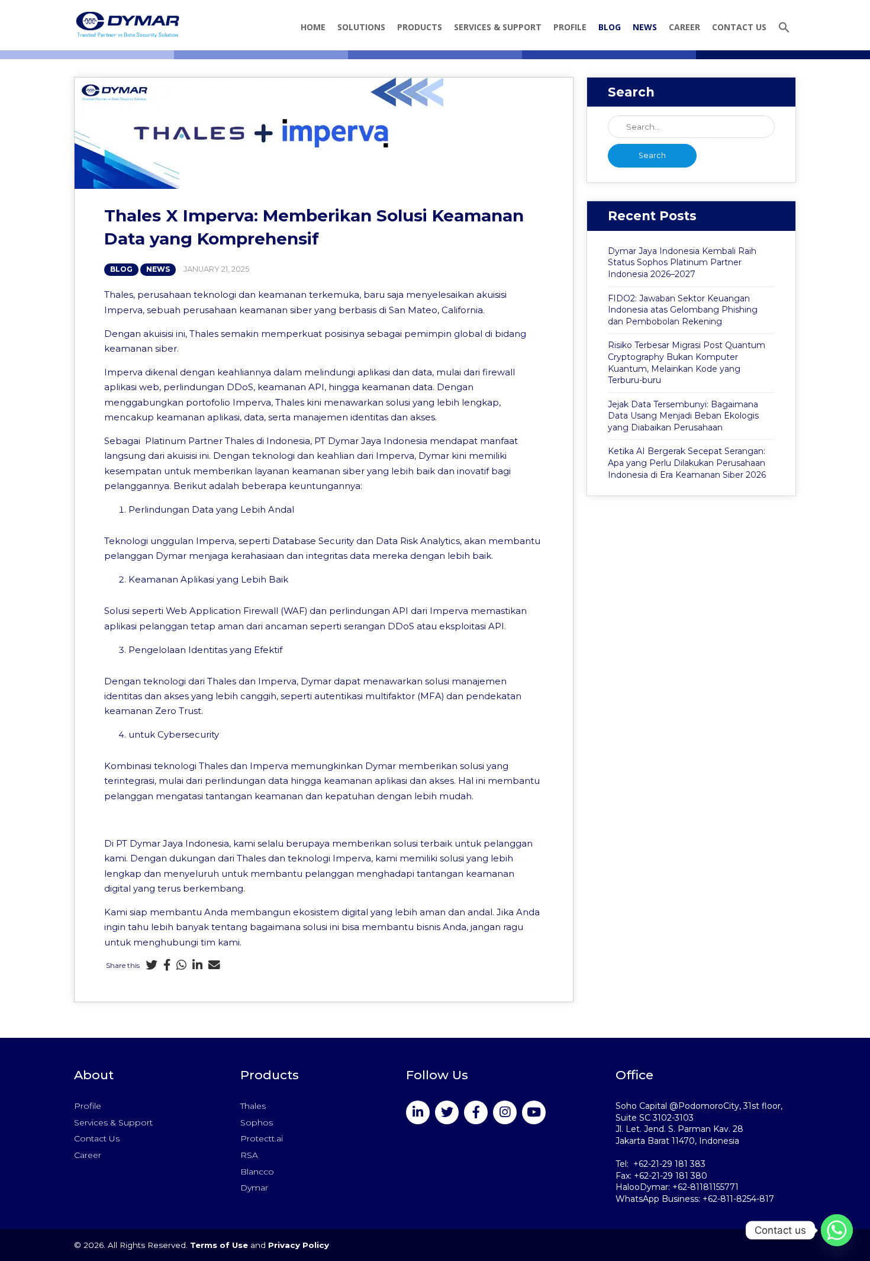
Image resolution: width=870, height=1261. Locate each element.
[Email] (214, 966)
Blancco (257, 1171)
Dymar (254, 1187)
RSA (249, 1155)
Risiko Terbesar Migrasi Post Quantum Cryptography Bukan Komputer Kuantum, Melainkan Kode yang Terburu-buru (686, 362)
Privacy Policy (298, 1245)
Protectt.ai (261, 1138)
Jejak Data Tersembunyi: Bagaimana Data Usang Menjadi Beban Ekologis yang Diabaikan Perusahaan (683, 416)
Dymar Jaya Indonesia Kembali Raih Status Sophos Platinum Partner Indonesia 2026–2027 (682, 262)
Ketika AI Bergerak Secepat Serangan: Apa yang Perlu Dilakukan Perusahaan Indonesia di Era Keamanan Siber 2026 (687, 463)
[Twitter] (151, 966)
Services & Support (498, 27)
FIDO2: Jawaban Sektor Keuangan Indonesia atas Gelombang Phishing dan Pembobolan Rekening (683, 310)
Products (419, 27)
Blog (609, 27)
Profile (570, 27)
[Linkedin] (197, 966)
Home (313, 27)
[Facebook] (166, 966)
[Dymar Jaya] (127, 24)
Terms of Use (219, 1245)
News (645, 27)
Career (684, 27)
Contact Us (739, 27)
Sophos (256, 1122)
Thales (253, 1106)
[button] (784, 29)
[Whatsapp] (181, 966)
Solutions (361, 27)
